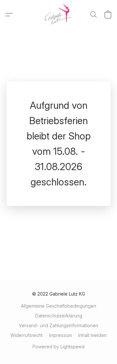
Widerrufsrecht (26, 335)
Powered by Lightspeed (58, 346)
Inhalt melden (92, 335)
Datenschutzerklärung (58, 315)
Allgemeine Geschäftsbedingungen (58, 306)
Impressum (60, 335)
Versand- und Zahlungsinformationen (58, 325)
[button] (59, 14)
